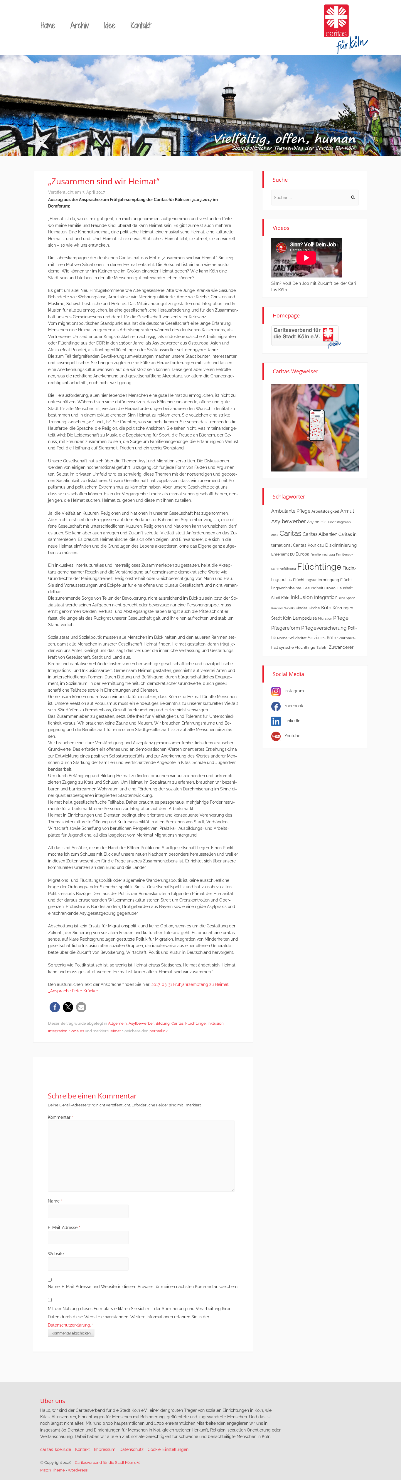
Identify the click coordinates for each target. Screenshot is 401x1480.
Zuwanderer (341, 647)
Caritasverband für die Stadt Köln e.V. (107, 1462)
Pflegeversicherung (324, 628)
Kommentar (60, 1117)
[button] (55, 1007)
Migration (325, 618)
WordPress (77, 1470)
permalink (158, 1031)
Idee (109, 25)
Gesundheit (313, 588)
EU (292, 554)
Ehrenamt (280, 554)
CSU (320, 545)
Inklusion (216, 1023)
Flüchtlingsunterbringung (316, 580)
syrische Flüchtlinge (297, 647)
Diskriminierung (341, 545)
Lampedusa (305, 618)
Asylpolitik (316, 522)
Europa (302, 554)
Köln (326, 608)
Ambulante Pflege (290, 511)
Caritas (177, 1023)
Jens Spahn (346, 598)
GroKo (330, 588)
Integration (58, 1031)
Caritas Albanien (320, 534)
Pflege (340, 618)
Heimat (114, 1031)
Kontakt (141, 25)
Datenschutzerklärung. (69, 1325)
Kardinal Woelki (282, 608)
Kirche (314, 608)
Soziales (76, 1031)
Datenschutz (131, 1449)
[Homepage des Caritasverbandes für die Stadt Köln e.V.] (306, 337)
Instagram (294, 690)
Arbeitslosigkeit (325, 511)
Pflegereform (285, 628)
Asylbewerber (141, 1023)
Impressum (104, 1449)
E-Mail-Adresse (64, 1227)
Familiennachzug (323, 554)
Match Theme (52, 1470)
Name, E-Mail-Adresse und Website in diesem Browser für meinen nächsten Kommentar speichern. (143, 1286)
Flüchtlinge (195, 1023)
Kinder (301, 608)
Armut (347, 511)
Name (55, 1201)
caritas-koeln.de (55, 1449)
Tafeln (322, 647)
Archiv (79, 25)
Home (48, 25)
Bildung (163, 1023)
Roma (282, 638)
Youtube (292, 735)
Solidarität (297, 638)
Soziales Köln (322, 638)
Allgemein (117, 1023)
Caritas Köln (304, 545)
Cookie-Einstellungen (168, 1449)
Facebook (293, 705)
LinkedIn (292, 720)
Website (56, 1253)
